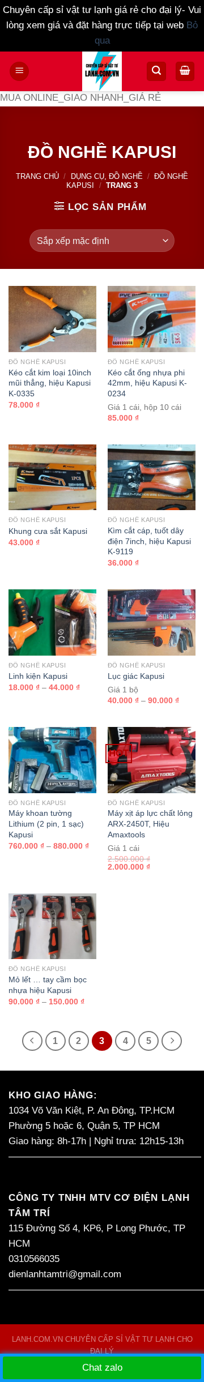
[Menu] (19, 71)
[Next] (171, 1041)
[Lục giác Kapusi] (152, 622)
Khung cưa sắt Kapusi (47, 531)
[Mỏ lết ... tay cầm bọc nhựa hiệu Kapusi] (52, 926)
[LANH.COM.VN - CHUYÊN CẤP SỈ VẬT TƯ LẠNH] (102, 71)
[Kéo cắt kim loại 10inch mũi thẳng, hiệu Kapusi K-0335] (52, 319)
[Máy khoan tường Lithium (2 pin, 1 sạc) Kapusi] (52, 760)
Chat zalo (102, 1367)
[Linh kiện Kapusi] (52, 622)
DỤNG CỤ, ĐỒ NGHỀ (107, 176)
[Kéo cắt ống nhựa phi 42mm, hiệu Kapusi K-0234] (152, 319)
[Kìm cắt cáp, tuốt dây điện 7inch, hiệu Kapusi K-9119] (152, 477)
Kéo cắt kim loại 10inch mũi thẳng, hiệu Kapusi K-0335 (49, 383)
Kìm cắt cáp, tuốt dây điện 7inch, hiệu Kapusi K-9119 (149, 541)
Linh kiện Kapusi (37, 676)
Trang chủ (37, 176)
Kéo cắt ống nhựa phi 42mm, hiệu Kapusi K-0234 (147, 383)
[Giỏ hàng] (185, 71)
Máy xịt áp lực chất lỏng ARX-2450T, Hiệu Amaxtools (150, 823)
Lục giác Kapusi (136, 676)
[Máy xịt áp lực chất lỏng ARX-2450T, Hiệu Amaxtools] (152, 760)
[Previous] (32, 1041)
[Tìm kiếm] (156, 71)
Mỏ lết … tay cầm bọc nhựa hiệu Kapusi (47, 985)
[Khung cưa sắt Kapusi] (52, 477)
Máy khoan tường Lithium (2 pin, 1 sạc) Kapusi (46, 823)
